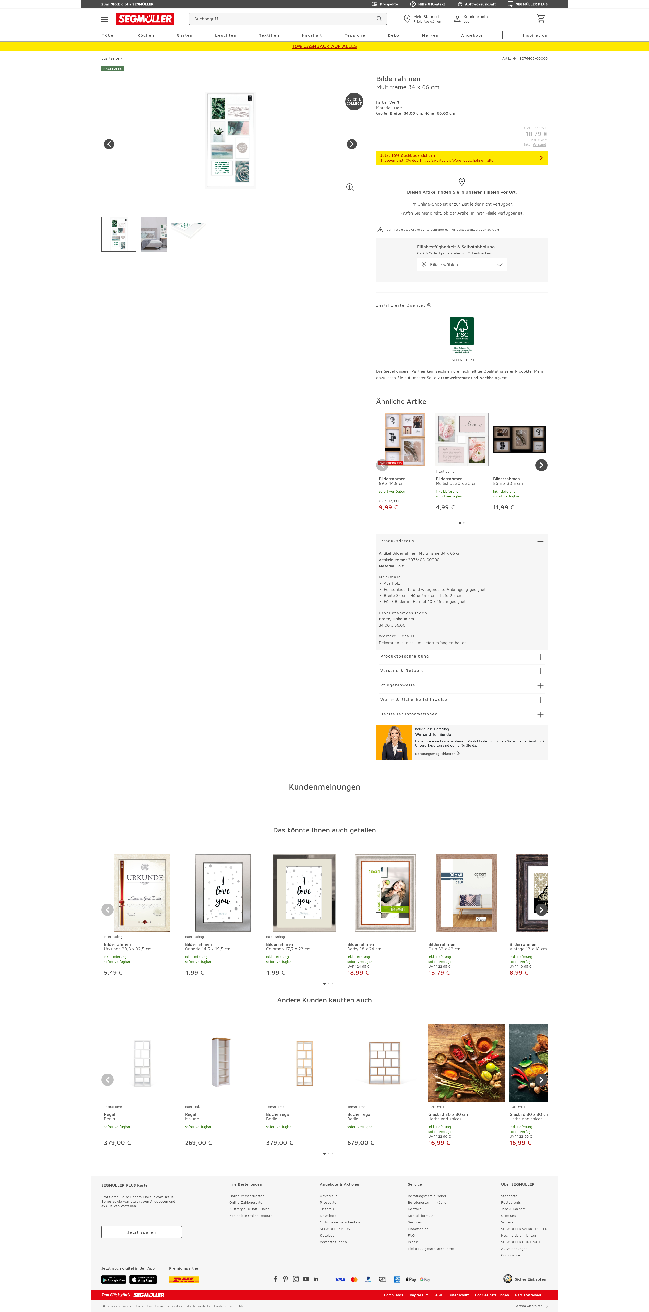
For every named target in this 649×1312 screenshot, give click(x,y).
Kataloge (327, 1235)
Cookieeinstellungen (492, 1295)
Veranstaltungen (333, 1242)
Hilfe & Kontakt (431, 4)
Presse (413, 1242)
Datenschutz (458, 1295)
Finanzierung (418, 1228)
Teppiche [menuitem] (355, 35)
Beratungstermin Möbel (427, 1195)
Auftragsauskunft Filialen (249, 1209)
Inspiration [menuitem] (535, 35)
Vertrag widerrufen (529, 1306)
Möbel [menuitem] (108, 35)
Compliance (510, 1255)
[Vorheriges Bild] (109, 144)
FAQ (411, 1235)
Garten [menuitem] (185, 35)
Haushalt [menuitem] (312, 35)
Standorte (509, 1195)
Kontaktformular (421, 1215)
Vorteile (507, 1222)
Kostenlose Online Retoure (251, 1215)
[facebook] (276, 1280)
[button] (350, 187)
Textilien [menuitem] (269, 35)
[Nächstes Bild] (352, 144)
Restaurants (511, 1202)
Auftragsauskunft (480, 4)
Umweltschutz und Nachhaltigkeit (475, 377)
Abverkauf (328, 1195)
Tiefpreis (327, 1209)
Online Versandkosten (246, 1195)
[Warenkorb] (542, 18)
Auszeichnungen (514, 1248)
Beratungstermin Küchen (428, 1202)
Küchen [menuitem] (146, 35)
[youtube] (306, 1280)
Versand (539, 144)
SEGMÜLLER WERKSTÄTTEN (524, 1228)
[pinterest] (286, 1280)
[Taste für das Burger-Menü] (104, 19)
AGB (438, 1295)
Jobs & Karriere (513, 1209)
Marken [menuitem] (430, 35)
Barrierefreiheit (528, 1295)
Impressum (419, 1295)
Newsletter (329, 1215)
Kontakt (414, 1209)
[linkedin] (316, 1280)
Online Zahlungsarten (246, 1202)
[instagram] (296, 1280)
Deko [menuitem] (393, 35)
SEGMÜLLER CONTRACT (521, 1242)
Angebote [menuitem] (472, 35)
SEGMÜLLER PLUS (532, 4)
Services (415, 1222)
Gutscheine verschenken (340, 1222)
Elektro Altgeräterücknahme (431, 1248)
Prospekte (389, 4)
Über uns (508, 1215)
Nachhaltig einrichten (518, 1235)
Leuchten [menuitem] (226, 35)
